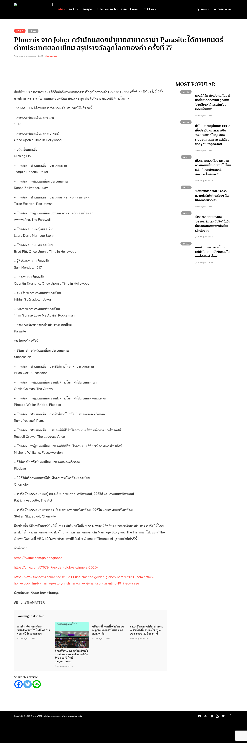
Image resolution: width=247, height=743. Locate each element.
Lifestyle (87, 9)
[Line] (36, 684)
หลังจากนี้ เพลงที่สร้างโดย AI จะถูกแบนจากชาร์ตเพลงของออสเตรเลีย (108, 629)
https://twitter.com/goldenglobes (38, 557)
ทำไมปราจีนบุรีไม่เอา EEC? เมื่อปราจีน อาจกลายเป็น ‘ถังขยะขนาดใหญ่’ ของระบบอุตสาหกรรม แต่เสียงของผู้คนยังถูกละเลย (212, 135)
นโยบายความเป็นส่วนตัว (72, 716)
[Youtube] (217, 716)
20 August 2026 (204, 262)
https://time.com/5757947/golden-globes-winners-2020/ (56, 567)
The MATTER (51, 56)
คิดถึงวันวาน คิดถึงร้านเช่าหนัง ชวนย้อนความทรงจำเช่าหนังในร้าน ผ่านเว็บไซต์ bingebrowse (71, 656)
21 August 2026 (204, 150)
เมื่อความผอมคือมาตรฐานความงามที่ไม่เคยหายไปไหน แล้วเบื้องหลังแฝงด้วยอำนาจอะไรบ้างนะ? (213, 167)
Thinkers (149, 9)
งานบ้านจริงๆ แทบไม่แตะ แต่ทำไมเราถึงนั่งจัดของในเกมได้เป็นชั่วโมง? (212, 252)
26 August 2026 (27, 638)
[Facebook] (18, 684)
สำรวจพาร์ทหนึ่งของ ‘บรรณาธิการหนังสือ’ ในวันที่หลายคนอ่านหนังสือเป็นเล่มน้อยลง (212, 223)
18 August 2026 (204, 115)
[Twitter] (27, 684)
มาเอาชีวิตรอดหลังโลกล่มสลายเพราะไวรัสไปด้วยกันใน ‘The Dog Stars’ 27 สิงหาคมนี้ (146, 629)
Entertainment (130, 9)
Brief (60, 9)
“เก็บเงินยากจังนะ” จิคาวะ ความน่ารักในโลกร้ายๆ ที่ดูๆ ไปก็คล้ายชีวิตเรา (213, 195)
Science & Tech (106, 9)
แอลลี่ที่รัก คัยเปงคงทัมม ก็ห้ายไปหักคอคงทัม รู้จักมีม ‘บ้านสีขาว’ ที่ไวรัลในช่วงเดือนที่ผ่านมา (212, 102)
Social (72, 9)
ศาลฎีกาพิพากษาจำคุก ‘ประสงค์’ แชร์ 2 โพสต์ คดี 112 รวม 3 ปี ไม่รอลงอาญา (33, 629)
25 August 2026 (102, 638)
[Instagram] (211, 716)
